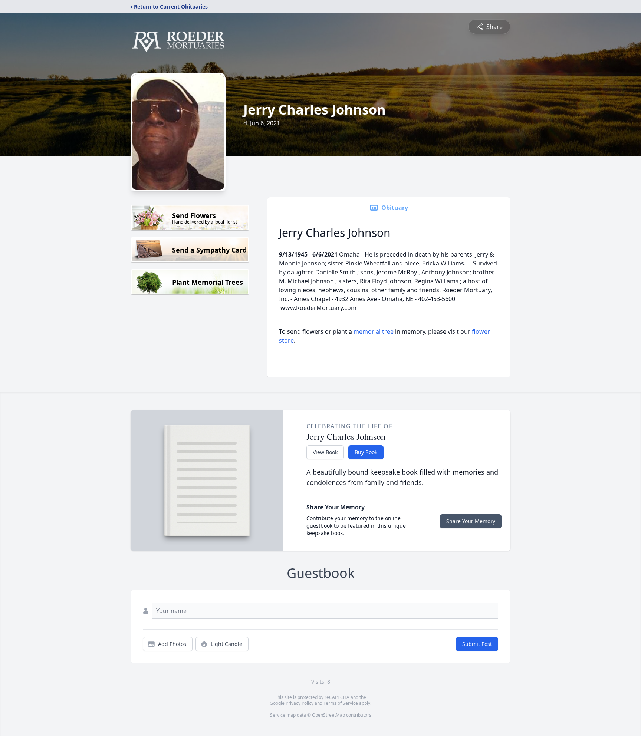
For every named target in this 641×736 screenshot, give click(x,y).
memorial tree (374, 331)
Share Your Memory (470, 521)
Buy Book (366, 452)
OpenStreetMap (328, 715)
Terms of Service (340, 703)
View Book (325, 452)
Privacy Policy (299, 703)
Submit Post (477, 643)
